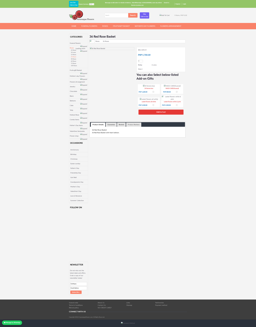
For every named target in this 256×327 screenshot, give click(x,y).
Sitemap (129, 305)
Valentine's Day (75, 191)
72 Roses (73, 63)
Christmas (74, 159)
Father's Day (74, 168)
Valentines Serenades (77, 131)
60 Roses (73, 61)
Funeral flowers (89, 26)
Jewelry (72, 86)
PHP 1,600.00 (143, 92)
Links (128, 303)
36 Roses (73, 57)
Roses (105, 26)
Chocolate (73, 91)
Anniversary (74, 150)
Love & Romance (76, 196)
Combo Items (74, 119)
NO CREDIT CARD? (105, 308)
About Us (101, 303)
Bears (72, 96)
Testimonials (159, 303)
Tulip (71, 110)
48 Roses (73, 59)
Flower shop (74, 136)
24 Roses (73, 50)
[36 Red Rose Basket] (112, 48)
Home (74, 26)
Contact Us (102, 305)
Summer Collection (77, 200)
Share (140, 69)
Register (178, 4)
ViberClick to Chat (144, 15)
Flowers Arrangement (170, 26)
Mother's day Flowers (145, 26)
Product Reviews (134, 124)
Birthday (73, 154)
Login (184, 4)
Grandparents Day (76, 182)
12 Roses (73, 54)
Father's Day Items (76, 125)
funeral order (73, 303)
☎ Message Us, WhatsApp (12, 322)
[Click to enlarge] (149, 86)
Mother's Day (75, 187)
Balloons (73, 101)
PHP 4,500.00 (143, 105)
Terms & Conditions (76, 305)
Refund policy (74, 308)
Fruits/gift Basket (121, 26)
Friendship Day (75, 173)
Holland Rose (74, 115)
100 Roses (74, 65)
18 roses (73, 52)
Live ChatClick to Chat (73, 4)
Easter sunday (75, 163)
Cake (71, 105)
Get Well (73, 177)
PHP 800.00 (167, 92)
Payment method (161, 305)
